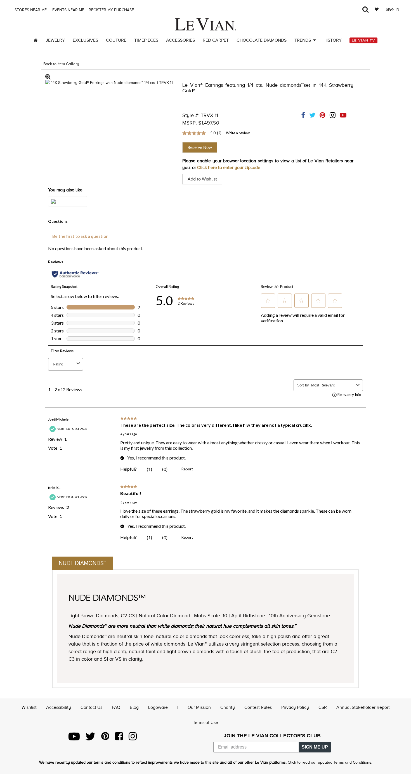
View (67, 207)
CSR (322, 707)
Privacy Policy (295, 707)
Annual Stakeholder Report (363, 707)
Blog (134, 707)
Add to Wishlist (202, 179)
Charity (227, 707)
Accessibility (58, 707)
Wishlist (29, 707)
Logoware (158, 707)
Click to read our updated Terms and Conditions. (330, 762)
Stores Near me (30, 10)
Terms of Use (205, 722)
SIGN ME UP (315, 747)
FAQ (116, 707)
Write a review (238, 133)
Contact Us (91, 707)
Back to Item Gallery (61, 64)
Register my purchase (112, 10)
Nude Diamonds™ (82, 563)
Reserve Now (200, 147)
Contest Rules (258, 707)
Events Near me (67, 10)
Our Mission (199, 707)
